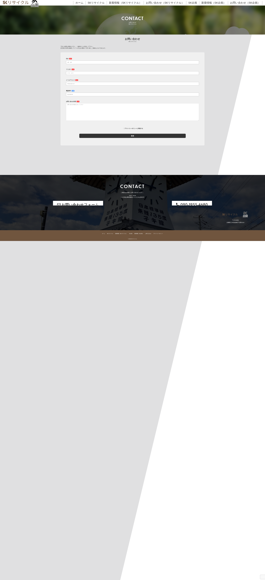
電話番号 (70, 90)
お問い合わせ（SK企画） (245, 2)
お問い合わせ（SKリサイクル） (165, 2)
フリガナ (70, 69)
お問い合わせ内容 (72, 101)
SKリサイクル (96, 2)
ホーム (79, 2)
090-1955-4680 (194, 203)
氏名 (68, 58)
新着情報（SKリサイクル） (125, 2)
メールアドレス (72, 80)
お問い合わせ (148, 233)
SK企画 (192, 2)
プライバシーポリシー (158, 233)
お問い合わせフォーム (80, 203)
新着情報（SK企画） (213, 2)
